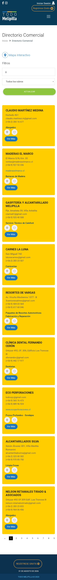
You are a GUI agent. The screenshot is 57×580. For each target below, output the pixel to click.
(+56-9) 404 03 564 (15, 304)
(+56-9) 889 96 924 (15, 404)
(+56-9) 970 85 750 (15, 459)
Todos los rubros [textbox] (14, 81)
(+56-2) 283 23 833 (15, 506)
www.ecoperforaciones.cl (18, 409)
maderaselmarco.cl (15, 170)
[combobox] (28, 81)
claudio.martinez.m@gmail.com (21, 118)
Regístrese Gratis (41, 8)
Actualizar (29, 91)
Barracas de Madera (15, 176)
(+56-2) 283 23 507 (15, 260)
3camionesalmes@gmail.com (20, 300)
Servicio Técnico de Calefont (20, 223)
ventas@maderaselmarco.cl (19, 161)
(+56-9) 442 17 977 (15, 360)
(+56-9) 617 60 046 (15, 307)
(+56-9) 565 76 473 (15, 400)
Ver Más (11, 138)
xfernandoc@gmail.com (17, 357)
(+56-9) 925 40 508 (15, 217)
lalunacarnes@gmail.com (18, 257)
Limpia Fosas (12, 465)
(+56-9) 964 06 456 (15, 509)
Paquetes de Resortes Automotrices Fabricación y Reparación (23, 315)
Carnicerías (11, 266)
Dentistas (10, 366)
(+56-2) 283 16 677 (15, 122)
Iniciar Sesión (44, 3)
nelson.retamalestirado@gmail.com (23, 503)
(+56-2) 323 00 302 (15, 456)
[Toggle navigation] (48, 16)
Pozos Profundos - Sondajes (20, 415)
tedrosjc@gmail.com (16, 397)
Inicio (5, 40)
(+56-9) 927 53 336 (15, 165)
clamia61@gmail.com (16, 214)
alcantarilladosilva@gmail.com (21, 453)
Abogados (11, 127)
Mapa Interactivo (19, 55)
